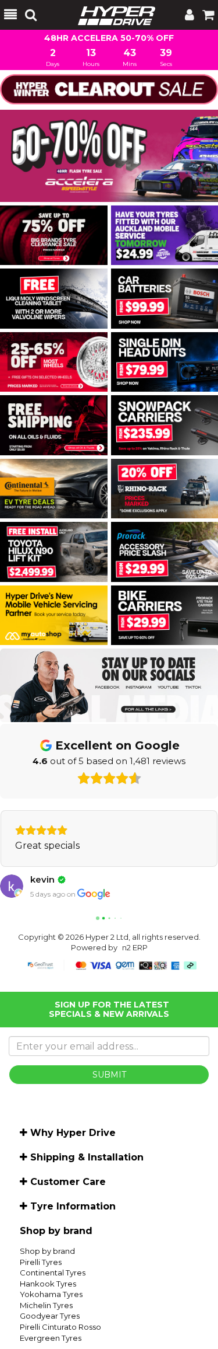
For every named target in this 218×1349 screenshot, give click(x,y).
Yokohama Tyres (51, 1321)
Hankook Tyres (48, 1310)
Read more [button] (41, 872)
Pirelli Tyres (41, 1289)
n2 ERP (135, 974)
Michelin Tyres (46, 1332)
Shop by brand (47, 1277)
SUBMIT (109, 1101)
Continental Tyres (52, 1299)
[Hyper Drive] (111, 15)
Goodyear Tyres (50, 1342)
